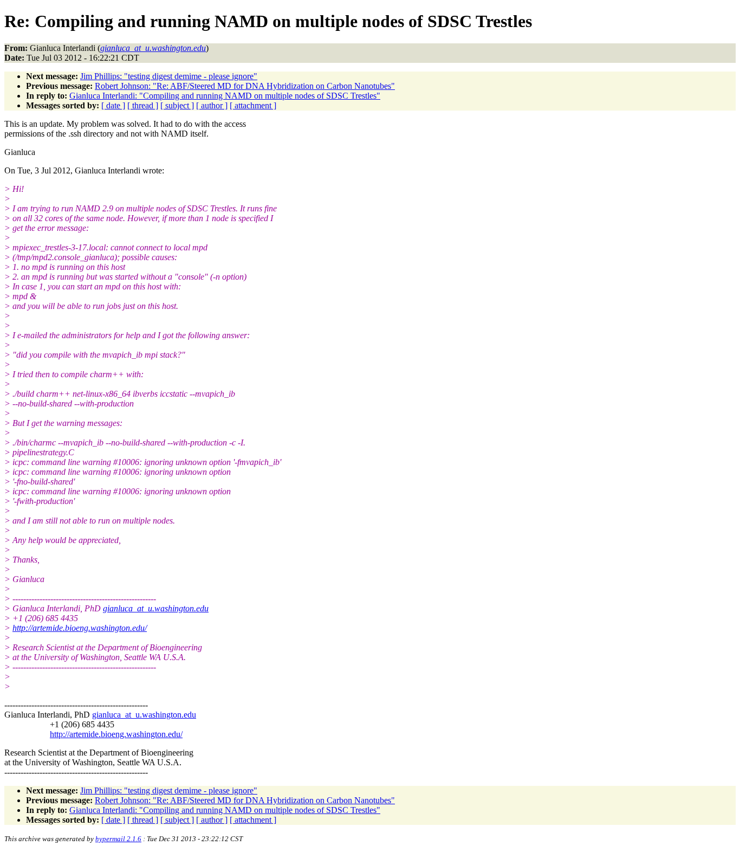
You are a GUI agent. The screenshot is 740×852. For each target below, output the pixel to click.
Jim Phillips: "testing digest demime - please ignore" (168, 76)
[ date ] (113, 105)
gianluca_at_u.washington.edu (156, 608)
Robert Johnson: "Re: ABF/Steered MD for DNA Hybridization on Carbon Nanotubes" (245, 86)
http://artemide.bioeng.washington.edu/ (79, 627)
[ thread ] (142, 105)
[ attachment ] (253, 105)
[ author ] (212, 105)
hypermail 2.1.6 (118, 839)
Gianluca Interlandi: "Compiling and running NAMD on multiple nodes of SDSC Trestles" (224, 95)
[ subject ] (177, 105)
